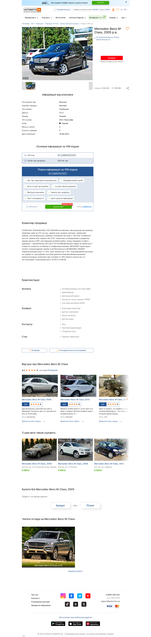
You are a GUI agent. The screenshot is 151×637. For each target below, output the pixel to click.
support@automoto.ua (110, 601)
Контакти (35, 598)
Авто (32, 23)
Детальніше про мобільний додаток (75, 617)
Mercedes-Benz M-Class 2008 (36, 399)
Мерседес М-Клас (51, 23)
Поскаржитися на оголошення (72, 350)
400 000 (95, 9)
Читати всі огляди (75, 571)
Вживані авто (30, 18)
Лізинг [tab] (90, 505)
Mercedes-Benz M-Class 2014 (75, 399)
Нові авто (46, 18)
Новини (112, 18)
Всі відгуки (97, 17)
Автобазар (25, 23)
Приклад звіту (33, 206)
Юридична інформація (41, 605)
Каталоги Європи (76, 18)
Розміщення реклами (40, 602)
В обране (35, 350)
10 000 (107, 9)
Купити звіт (63, 206)
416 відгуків (52, 370)
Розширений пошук (63, 9)
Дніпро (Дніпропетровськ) (69, 23)
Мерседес (40, 23)
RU (125, 9)
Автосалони (60, 17)
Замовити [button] (100, 2)
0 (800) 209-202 (113, 595)
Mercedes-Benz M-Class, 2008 (73, 464)
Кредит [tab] (60, 505)
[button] (124, 399)
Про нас (34, 595)
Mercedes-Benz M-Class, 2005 (37, 464)
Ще (122, 18)
